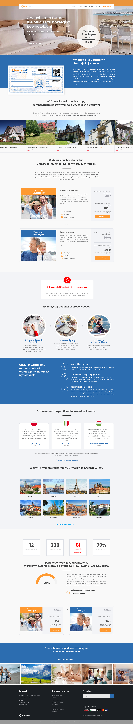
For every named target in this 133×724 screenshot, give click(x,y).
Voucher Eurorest (82, 6)
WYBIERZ (101, 216)
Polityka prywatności (58, 709)
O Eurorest (55, 704)
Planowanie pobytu (94, 6)
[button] (107, 2)
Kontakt (54, 711)
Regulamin (55, 707)
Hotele (74, 6)
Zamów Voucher (107, 6)
